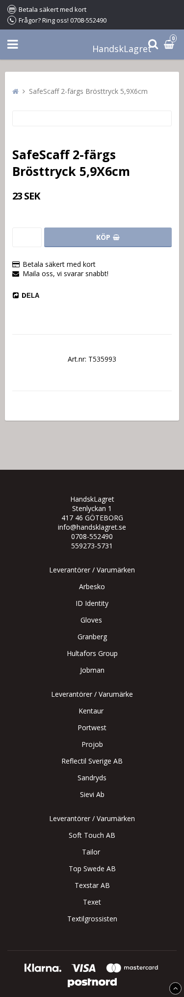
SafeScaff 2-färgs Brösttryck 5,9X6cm (88, 91)
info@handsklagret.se (92, 527)
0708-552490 (92, 536)
